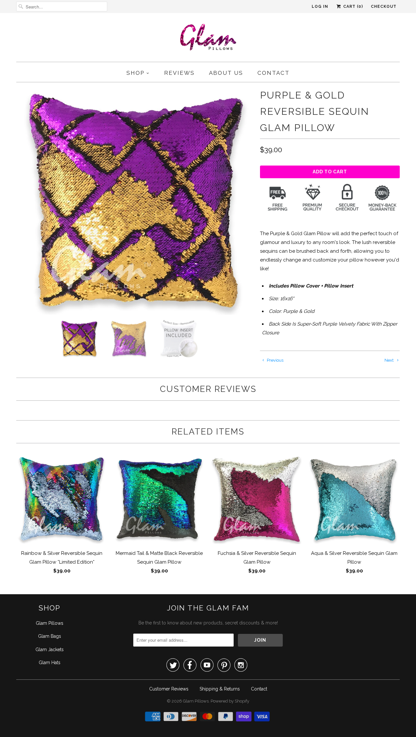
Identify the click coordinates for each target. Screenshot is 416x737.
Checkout (383, 6)
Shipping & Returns (220, 688)
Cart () (352, 6)
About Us (226, 73)
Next (389, 360)
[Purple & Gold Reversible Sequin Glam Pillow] (135, 201)
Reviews (179, 73)
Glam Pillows (49, 623)
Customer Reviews (168, 688)
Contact (273, 73)
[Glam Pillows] (208, 39)
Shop (135, 73)
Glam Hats (49, 662)
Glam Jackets (49, 649)
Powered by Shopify (230, 701)
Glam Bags (49, 636)
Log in (320, 6)
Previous (274, 360)
